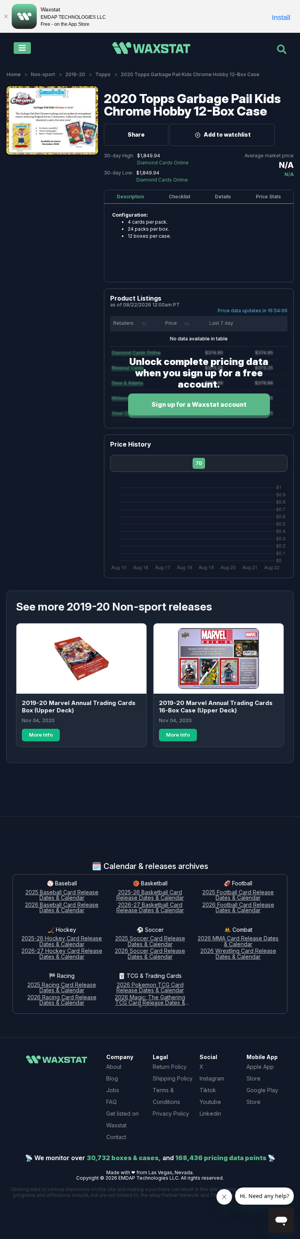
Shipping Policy (173, 1078)
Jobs (112, 1090)
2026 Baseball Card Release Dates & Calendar (61, 908)
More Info (41, 735)
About (113, 1066)
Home (14, 74)
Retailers (123, 323)
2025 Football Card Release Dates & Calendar (238, 895)
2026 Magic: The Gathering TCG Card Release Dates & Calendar (150, 1001)
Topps (103, 74)
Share (136, 134)
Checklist (179, 196)
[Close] (6, 16)
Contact (116, 1137)
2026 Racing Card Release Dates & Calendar (61, 1000)
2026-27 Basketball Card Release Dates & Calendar (150, 908)
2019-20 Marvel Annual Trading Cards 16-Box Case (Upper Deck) (216, 706)
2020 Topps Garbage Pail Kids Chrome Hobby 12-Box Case (192, 105)
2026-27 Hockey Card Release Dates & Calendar (61, 954)
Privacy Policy (171, 1113)
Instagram (212, 1078)
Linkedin (210, 1113)
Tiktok (208, 1090)
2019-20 (75, 74)
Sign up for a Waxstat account (199, 404)
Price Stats (268, 196)
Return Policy (170, 1066)
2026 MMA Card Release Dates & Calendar (238, 941)
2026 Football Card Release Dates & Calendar (238, 908)
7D (199, 463)
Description (130, 196)
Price (171, 323)
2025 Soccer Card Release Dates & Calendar (150, 941)
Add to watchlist (227, 134)
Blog (112, 1078)
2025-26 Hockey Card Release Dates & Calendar (61, 941)
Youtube (210, 1101)
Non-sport (43, 74)
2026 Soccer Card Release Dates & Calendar (150, 954)
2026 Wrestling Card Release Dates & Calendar (238, 954)
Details (223, 196)
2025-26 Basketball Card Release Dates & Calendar (150, 895)
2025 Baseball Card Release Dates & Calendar (61, 895)
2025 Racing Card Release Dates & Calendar (61, 988)
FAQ (111, 1101)
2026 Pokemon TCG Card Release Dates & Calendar (150, 988)
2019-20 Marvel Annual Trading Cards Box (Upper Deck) (79, 706)
